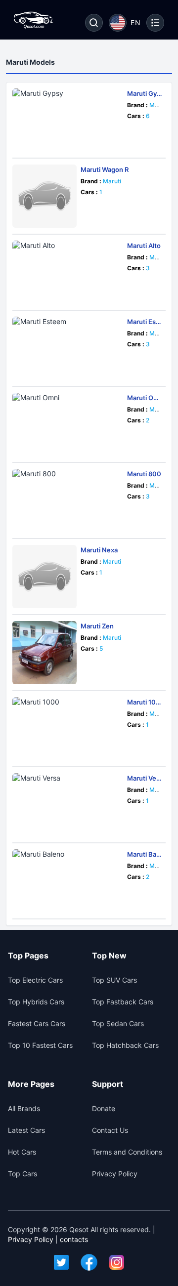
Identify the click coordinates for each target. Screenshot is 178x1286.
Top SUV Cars (114, 980)
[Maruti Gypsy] (67, 120)
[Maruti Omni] (67, 424)
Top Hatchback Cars (125, 1045)
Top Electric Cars (35, 980)
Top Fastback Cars (122, 1001)
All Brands (24, 1108)
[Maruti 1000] (67, 728)
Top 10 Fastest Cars (40, 1045)
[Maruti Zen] (44, 652)
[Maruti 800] (67, 500)
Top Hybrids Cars (36, 1001)
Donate (103, 1108)
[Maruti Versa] (67, 804)
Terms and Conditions (127, 1152)
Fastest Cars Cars (36, 1023)
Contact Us (110, 1130)
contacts (74, 1239)
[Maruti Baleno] (67, 881)
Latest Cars (26, 1130)
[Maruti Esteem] (67, 348)
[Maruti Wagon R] (44, 196)
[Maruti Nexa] (44, 576)
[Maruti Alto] (67, 272)
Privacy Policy (114, 1173)
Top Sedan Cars (118, 1023)
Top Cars (22, 1173)
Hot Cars (22, 1152)
